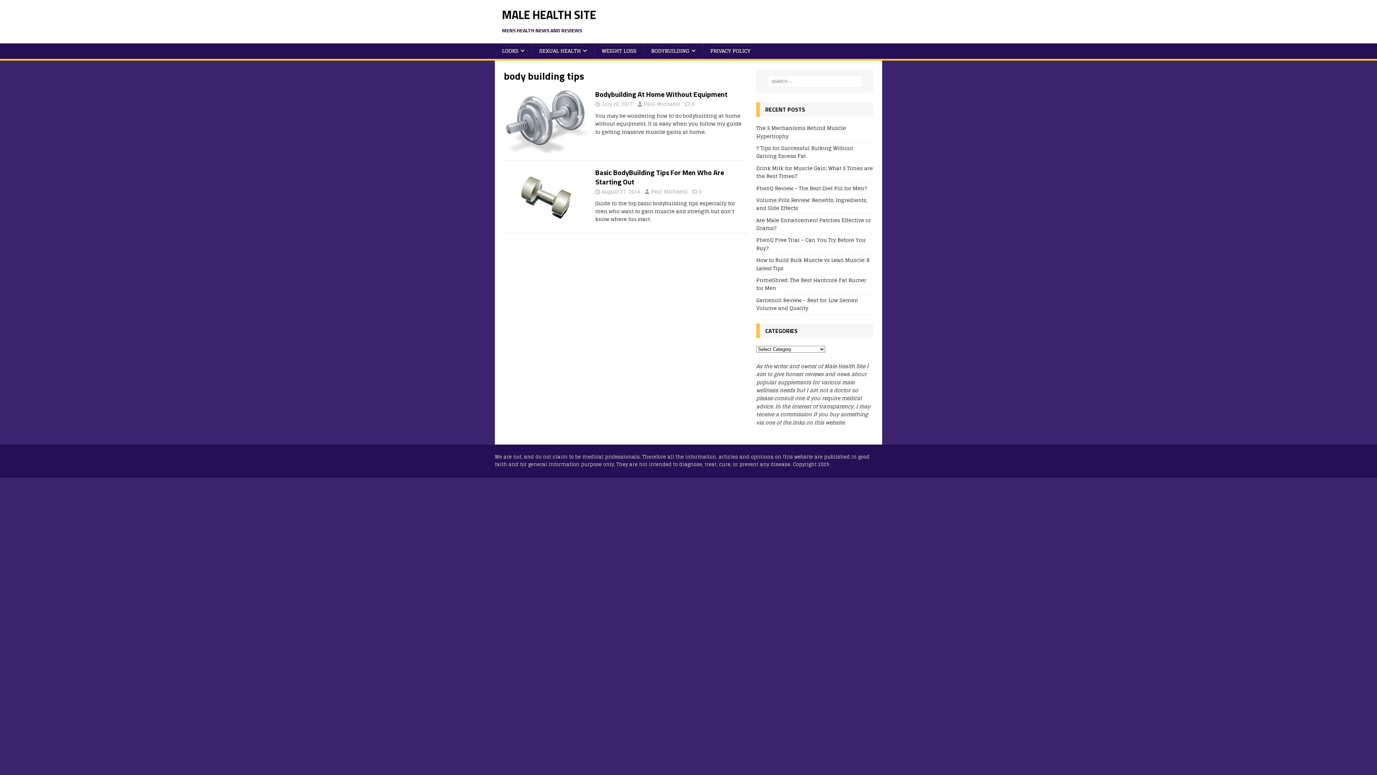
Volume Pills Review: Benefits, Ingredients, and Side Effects (811, 204)
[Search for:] (814, 81)
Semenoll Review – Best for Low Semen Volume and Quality (807, 304)
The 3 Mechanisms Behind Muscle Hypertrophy (801, 131)
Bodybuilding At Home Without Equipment (661, 94)
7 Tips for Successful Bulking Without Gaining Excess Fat (804, 152)
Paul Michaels (662, 104)
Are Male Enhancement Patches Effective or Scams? (813, 224)
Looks (510, 50)
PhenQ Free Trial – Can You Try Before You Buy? (811, 243)
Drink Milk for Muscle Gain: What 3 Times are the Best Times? (814, 172)
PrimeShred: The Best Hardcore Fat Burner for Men (811, 284)
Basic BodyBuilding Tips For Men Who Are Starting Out (659, 177)
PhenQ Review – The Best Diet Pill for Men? (811, 188)
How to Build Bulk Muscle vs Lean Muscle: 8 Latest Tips (813, 263)
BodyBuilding (670, 50)
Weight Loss (619, 50)
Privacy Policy (730, 50)
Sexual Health (560, 50)
